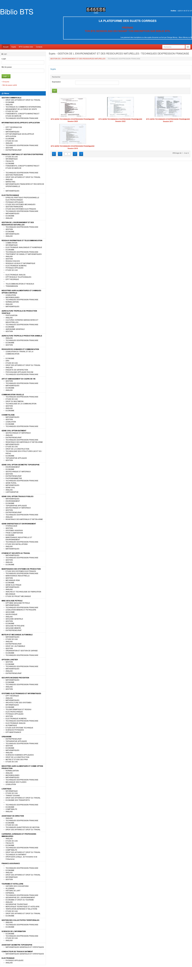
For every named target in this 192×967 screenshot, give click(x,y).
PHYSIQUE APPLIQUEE (15, 202)
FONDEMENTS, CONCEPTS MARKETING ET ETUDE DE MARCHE (22, 114)
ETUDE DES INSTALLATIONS (17, 544)
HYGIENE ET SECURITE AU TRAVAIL (16, 553)
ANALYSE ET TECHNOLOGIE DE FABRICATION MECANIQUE (23, 593)
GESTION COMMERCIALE (11, 97)
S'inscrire (6, 81)
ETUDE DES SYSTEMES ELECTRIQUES (21, 209)
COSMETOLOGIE (8, 415)
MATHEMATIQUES (12, 132)
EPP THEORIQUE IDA (14, 127)
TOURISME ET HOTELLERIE (12, 884)
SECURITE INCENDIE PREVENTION (15, 677)
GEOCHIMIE (10, 612)
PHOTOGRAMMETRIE (14, 478)
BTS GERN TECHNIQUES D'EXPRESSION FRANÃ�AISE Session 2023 (72, 120)
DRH (7, 361)
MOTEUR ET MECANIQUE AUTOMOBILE (17, 634)
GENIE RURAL (11, 483)
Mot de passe (7, 67)
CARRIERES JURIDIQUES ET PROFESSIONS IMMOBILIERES (19, 835)
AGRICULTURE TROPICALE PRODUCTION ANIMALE (22, 336)
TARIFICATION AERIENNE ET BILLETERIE (21, 909)
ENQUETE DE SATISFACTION (17, 370)
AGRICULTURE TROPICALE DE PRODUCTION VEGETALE (19, 312)
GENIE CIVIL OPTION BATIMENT (14, 430)
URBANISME (7, 736)
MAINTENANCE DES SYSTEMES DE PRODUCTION (21, 569)
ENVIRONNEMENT (13, 467)
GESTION (9, 148)
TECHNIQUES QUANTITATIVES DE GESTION (22, 827)
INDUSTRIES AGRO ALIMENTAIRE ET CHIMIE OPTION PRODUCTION (22, 767)
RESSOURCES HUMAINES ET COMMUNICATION (20, 349)
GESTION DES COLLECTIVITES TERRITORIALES (20, 920)
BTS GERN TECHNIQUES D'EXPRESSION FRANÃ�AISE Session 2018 (72, 147)
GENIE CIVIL (10, 487)
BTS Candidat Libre (26, 47)
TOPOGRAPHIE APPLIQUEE (16, 458)
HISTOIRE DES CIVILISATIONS (17, 886)
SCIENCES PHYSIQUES (15, 730)
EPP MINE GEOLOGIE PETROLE (18, 603)
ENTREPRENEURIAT (14, 150)
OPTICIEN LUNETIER (10, 659)
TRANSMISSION (12, 286)
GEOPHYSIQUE (11, 614)
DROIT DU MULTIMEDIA (15, 401)
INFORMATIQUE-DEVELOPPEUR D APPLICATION (21, 122)
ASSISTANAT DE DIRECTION (13, 816)
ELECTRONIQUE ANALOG (15, 275)
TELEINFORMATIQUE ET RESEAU (18, 709)
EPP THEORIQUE (12, 279)
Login (4, 59)
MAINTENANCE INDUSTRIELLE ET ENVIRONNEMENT (19, 538)
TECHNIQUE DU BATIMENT (16, 854)
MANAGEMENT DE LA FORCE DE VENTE (21, 109)
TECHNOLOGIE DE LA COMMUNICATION (21, 403)
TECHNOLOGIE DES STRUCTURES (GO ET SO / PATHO (24, 452)
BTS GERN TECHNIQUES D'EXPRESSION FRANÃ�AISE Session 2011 (168, 120)
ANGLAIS (9, 104)
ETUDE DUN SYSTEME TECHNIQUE (19, 728)
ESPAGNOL (10, 893)
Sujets (13, 47)
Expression (56, 82)
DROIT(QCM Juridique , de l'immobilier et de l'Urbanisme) (21, 858)
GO (188, 47)
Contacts (39, 47)
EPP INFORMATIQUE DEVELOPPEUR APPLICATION (20, 135)
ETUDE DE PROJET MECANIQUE (18, 596)
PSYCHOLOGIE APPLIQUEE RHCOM (19, 372)
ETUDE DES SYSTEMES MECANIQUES (20, 204)
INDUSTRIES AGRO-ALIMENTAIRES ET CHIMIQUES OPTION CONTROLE (21, 291)
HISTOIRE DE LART (13, 890)
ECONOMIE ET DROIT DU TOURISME (20, 900)
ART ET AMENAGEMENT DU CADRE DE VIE (19, 379)
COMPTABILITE (11, 809)
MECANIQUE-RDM (13, 580)
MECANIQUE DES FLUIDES (16, 782)
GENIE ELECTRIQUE (13, 585)
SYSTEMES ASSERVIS (14, 530)
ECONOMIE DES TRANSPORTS (18, 800)
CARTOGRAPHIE (12, 492)
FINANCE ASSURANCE (11, 863)
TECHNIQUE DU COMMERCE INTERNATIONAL (23, 107)
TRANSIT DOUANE (13, 795)
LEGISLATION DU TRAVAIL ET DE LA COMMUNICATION (19, 352)
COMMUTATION (11, 243)
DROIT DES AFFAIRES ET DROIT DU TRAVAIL (23, 100)
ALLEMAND (10, 888)
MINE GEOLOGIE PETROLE (12, 600)
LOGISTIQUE (6, 789)
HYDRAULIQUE (11, 526)
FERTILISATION (11, 315)
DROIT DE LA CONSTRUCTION (17, 449)
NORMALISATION (12, 302)
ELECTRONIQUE (8, 958)
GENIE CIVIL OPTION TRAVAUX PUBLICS (17, 496)
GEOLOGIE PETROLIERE (15, 626)
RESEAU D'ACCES (13, 261)
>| (81, 154)
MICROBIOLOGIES (12, 297)
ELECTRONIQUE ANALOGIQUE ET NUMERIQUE (24, 247)
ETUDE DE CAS (12, 111)
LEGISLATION (11, 295)
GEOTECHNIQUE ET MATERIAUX (18, 433)
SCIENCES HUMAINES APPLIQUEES (20, 755)
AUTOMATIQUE (11, 725)
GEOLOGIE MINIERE (13, 628)
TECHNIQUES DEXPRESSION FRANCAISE (22, 118)
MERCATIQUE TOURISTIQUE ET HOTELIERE (23, 906)
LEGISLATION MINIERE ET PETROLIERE (21, 610)
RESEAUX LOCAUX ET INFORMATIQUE (20, 263)
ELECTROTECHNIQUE (10, 195)
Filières (6, 93)
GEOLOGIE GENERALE (14, 619)
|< (54, 154)
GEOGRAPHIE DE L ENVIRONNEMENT (20, 897)
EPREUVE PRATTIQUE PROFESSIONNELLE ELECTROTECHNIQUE (22, 198)
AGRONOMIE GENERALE (15, 329)
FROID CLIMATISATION (14, 533)
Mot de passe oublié (10, 85)
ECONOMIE (10, 102)
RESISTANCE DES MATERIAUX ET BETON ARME (24, 442)
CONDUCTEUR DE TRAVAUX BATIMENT (17, 951)
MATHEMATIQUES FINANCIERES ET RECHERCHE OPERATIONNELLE (25, 185)
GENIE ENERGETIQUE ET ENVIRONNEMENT (19, 523)
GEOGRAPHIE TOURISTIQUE (17, 904)
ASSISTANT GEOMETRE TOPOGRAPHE (17, 945)
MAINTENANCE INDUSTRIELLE (18, 576)
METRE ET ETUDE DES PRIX (17, 759)
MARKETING (10, 182)
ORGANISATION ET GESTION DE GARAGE (22, 650)
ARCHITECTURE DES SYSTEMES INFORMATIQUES (18, 703)
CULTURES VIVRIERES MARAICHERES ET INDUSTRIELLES (22, 321)
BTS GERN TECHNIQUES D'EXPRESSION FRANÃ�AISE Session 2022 (120, 120)
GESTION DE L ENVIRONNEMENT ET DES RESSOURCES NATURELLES (18, 223)
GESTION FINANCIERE (14, 175)
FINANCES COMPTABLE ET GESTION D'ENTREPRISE (22, 154)
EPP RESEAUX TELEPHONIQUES (18, 277)
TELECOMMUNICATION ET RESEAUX (20, 284)
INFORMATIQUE (12, 159)
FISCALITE (10, 161)
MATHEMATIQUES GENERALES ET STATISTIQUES (25, 947)
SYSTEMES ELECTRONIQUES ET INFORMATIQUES (21, 693)
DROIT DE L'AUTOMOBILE (15, 646)
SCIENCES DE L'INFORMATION (14, 931)
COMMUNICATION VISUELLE (13, 394)
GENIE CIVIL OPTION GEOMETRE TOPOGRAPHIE (21, 464)
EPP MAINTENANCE (13, 732)
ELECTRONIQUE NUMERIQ (16, 265)
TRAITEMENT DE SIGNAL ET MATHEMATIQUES (24, 254)
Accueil (6, 47)
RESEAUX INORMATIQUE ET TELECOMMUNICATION (22, 240)
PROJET (9, 129)
